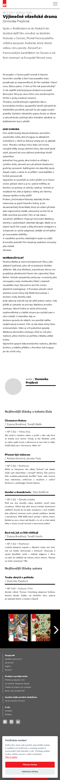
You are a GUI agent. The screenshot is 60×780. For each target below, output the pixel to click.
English (8, 666)
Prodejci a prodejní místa (16, 676)
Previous (4, 640)
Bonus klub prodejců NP (15, 691)
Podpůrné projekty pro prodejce (18, 687)
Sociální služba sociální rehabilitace (21, 697)
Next (56, 640)
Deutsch (8, 670)
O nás (7, 707)
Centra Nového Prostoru (15, 701)
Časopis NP (10, 655)
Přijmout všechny (30, 765)
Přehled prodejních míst (15, 680)
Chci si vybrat (11, 757)
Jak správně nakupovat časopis (17, 684)
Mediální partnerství (13, 659)
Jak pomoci (9, 663)
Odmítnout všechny (30, 772)
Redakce (8, 715)
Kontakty (8, 711)
